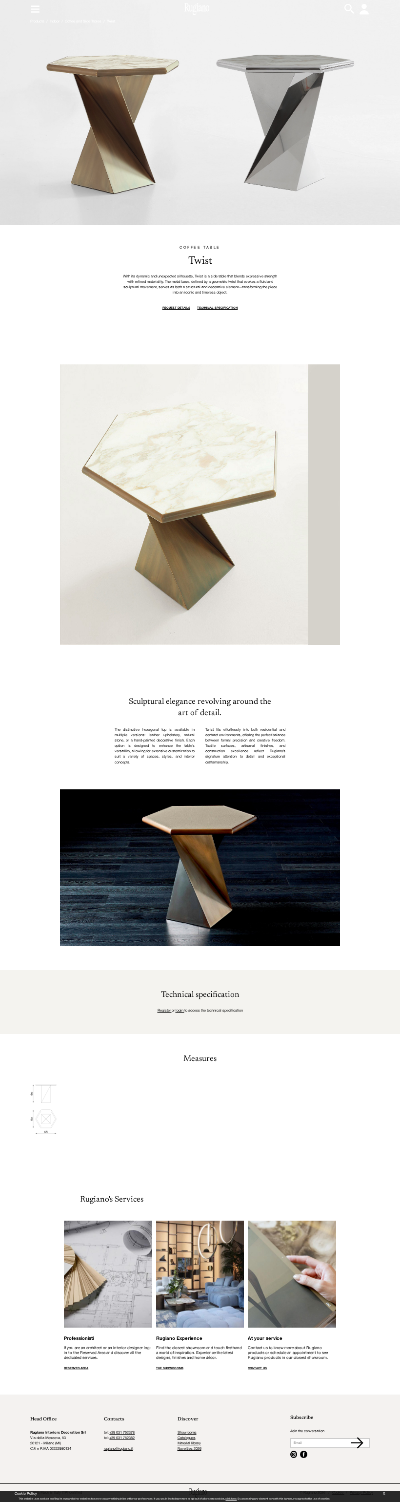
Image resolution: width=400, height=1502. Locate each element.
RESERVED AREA (76, 1368)
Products (37, 21)
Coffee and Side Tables (83, 21)
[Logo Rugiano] (196, 9)
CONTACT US (257, 1368)
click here (231, 1499)
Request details (176, 308)
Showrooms (187, 1432)
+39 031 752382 (122, 1438)
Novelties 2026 (189, 1448)
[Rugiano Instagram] (294, 1454)
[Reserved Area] (364, 9)
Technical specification (217, 308)
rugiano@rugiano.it (118, 1448)
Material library (189, 1443)
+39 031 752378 (122, 1432)
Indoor (55, 21)
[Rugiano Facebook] (303, 1454)
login (180, 1010)
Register (165, 1010)
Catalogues (187, 1438)
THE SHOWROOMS (169, 1368)
